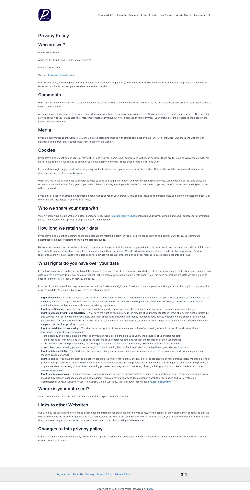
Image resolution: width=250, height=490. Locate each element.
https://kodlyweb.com (125, 215)
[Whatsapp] (186, 474)
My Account (63, 474)
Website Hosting (183, 15)
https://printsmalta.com (61, 75)
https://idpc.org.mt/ (160, 381)
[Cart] (209, 15)
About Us (78, 474)
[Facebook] (182, 474)
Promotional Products (127, 15)
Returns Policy (122, 474)
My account (199, 15)
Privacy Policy (104, 474)
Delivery (89, 474)
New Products (166, 15)
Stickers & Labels (148, 15)
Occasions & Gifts (106, 15)
